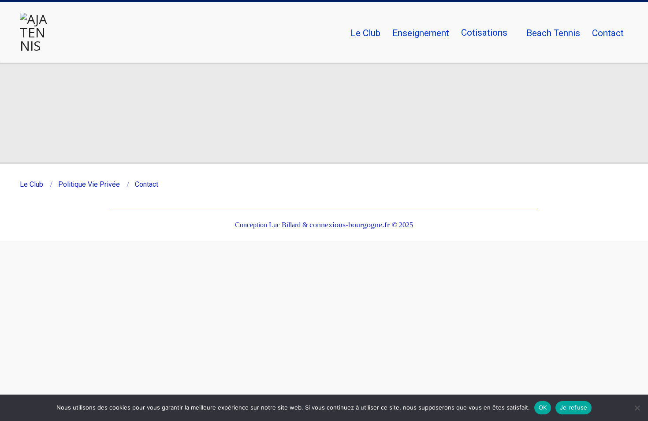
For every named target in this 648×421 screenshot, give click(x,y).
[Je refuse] (637, 407)
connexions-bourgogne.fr (350, 224)
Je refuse (573, 407)
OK (543, 407)
